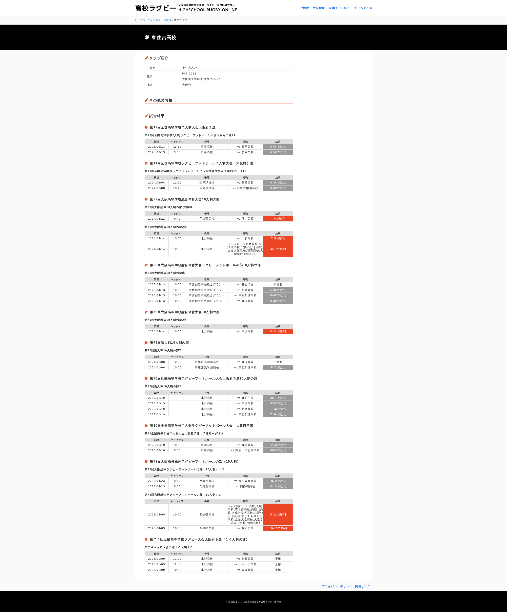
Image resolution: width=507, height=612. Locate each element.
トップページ (143, 20)
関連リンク (362, 586)
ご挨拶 (304, 8)
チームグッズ (363, 8)
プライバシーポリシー (337, 586)
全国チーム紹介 (339, 8)
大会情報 (319, 8)
